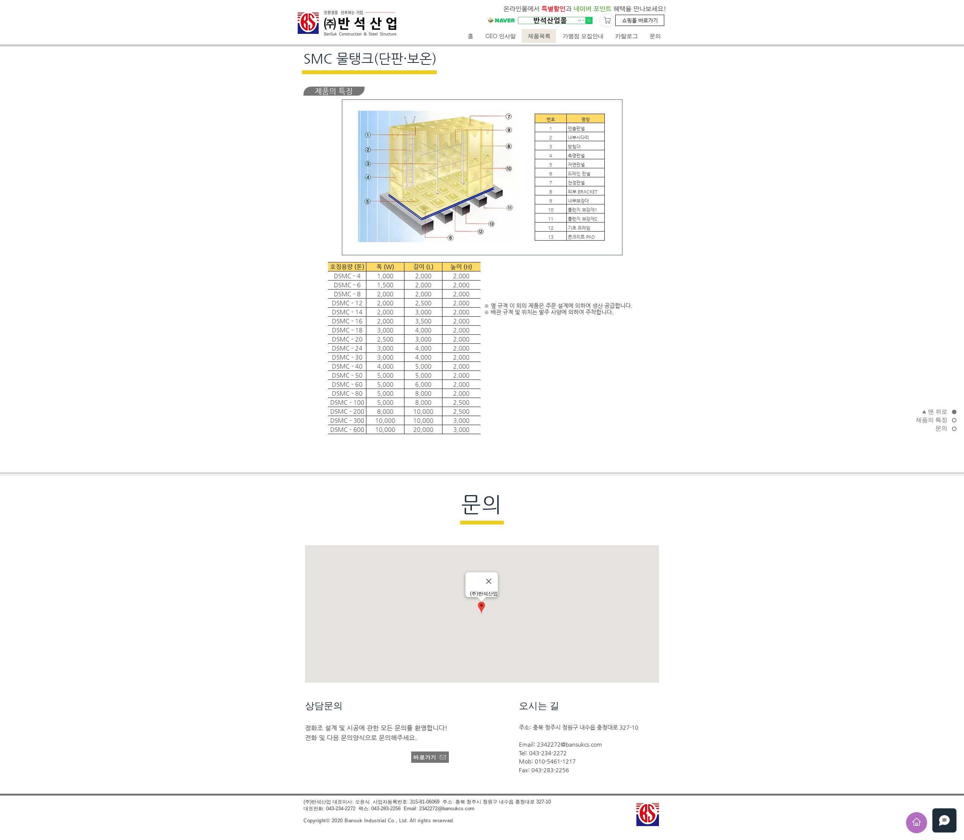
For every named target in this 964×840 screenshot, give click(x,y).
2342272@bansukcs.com (569, 744)
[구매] (607, 20)
